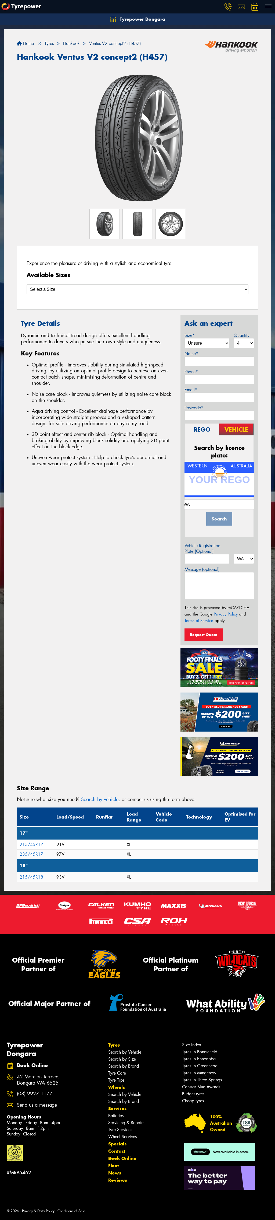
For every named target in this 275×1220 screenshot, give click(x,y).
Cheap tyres (193, 1101)
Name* (191, 353)
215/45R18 (31, 877)
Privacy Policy (226, 614)
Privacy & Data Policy (38, 1211)
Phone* (191, 372)
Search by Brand (123, 1066)
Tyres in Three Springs (202, 1080)
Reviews (117, 1180)
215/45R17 (31, 844)
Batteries (116, 1115)
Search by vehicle (99, 799)
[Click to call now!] (228, 6)
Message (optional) (202, 569)
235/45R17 (31, 854)
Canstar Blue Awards (201, 1087)
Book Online (122, 1158)
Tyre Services (120, 1129)
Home (28, 43)
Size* (189, 335)
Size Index (191, 1045)
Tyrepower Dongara (141, 19)
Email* (190, 390)
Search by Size (122, 1059)
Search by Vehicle (124, 1052)
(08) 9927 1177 (34, 1094)
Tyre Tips (116, 1080)
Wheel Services (122, 1136)
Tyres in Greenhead (200, 1066)
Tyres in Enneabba (199, 1059)
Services (117, 1108)
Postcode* (193, 408)
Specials (117, 1144)
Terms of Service (198, 620)
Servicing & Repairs (126, 1122)
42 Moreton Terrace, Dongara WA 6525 (38, 1080)
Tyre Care (117, 1073)
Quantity (241, 335)
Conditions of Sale (71, 1211)
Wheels (116, 1087)
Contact (116, 1151)
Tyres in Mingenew (199, 1073)
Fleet (113, 1166)
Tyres (114, 1045)
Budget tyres (193, 1094)
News (114, 1173)
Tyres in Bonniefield (199, 1052)
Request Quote (203, 634)
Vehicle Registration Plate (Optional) (202, 548)
